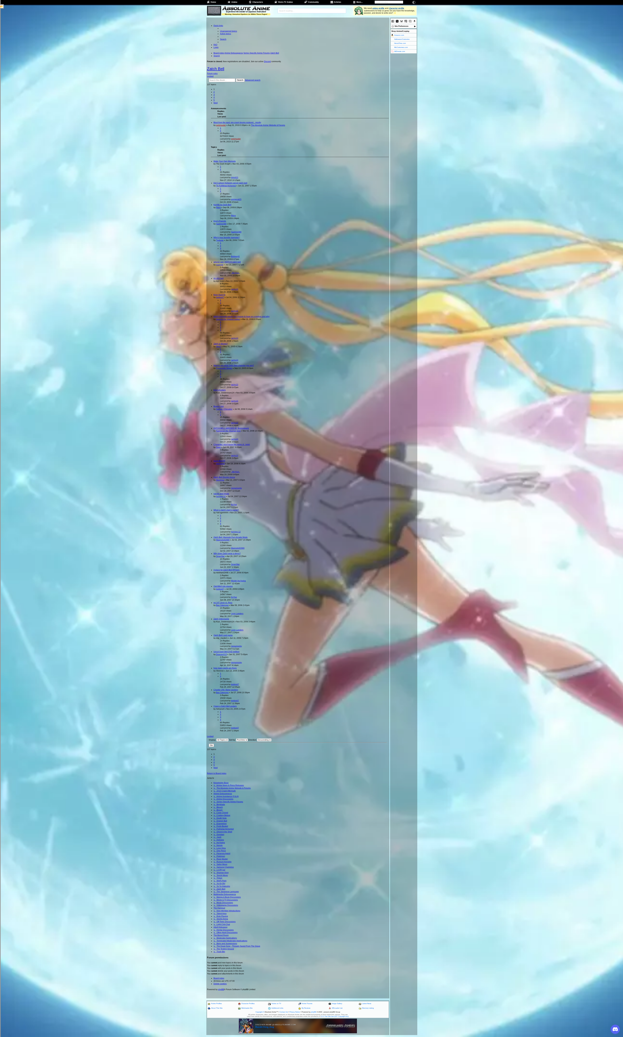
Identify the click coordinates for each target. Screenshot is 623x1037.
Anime (234, 2)
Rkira (218, 207)
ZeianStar (220, 556)
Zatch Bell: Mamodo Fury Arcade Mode (231, 537)
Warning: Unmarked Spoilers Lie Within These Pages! (246, 14)
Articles (337, 2)
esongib (219, 265)
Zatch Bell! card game (223, 635)
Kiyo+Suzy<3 (219, 295)
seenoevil (220, 464)
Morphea (220, 480)
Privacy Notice (294, 1012)
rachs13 (234, 289)
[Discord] (410, 21)
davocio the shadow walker (228, 319)
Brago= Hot (219, 406)
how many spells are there (225, 668)
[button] (216, 103)
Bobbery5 (235, 256)
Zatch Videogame (221, 619)
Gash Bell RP (219, 461)
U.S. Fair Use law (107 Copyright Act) (334, 1016)
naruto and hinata (221, 494)
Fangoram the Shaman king (228, 431)
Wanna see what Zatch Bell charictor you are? (234, 365)
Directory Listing (368, 1008)
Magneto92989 (223, 540)
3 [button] (214, 95)
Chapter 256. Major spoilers (226, 690)
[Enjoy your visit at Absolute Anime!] (246, 8)
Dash (218, 447)
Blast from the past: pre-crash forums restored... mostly (237, 122)
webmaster (221, 125)
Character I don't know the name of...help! (232, 444)
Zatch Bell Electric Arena (224, 477)
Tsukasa (219, 240)
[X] (397, 21)
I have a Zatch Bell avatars (225, 706)
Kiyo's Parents (220, 221)
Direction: (252, 740)
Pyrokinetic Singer (224, 368)
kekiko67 (220, 297)
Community (313, 2)
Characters (257, 2)
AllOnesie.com (399, 51)
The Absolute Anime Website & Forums (268, 125)
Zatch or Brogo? (221, 344)
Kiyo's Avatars (220, 390)
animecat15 (236, 199)
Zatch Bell (215, 69)
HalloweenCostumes (401, 39)
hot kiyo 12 (221, 496)
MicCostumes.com (401, 47)
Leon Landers (237, 613)
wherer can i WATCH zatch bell (227, 262)
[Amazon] (414, 21)
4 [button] (214, 97)
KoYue (234, 504)
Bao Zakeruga (222, 605)
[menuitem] (228, 31)
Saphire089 (221, 224)
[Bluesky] (401, 21)
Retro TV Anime (285, 2)
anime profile (378, 8)
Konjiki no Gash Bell (222, 205)
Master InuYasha (238, 581)
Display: (212, 740)
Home (213, 2)
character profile (396, 8)
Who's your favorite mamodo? (227, 237)
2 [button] (214, 92)
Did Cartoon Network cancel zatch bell (230, 183)
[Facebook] (393, 21)
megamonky (236, 488)
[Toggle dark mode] (414, 2)
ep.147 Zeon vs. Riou (223, 603)
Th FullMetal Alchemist (226, 186)
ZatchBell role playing (223, 586)
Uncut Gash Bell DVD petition (226, 652)
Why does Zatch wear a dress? (227, 553)
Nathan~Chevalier (224, 409)
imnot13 (234, 177)
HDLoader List (337, 1008)
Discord (267, 61)
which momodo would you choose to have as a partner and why (241, 316)
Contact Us (284, 1012)
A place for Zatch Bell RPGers (226, 570)
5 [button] (214, 100)
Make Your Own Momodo (225, 161)
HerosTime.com (400, 43)
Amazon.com (399, 35)
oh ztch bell (219, 278)
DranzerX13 (221, 654)
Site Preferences (401, 26)
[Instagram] (406, 21)
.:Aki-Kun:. (235, 273)
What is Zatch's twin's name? (226, 510)
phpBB (221, 989)
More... (359, 2)
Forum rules (212, 73)
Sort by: (232, 740)
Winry (218, 346)
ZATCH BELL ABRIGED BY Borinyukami (231, 428)
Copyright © (260, 1012)
